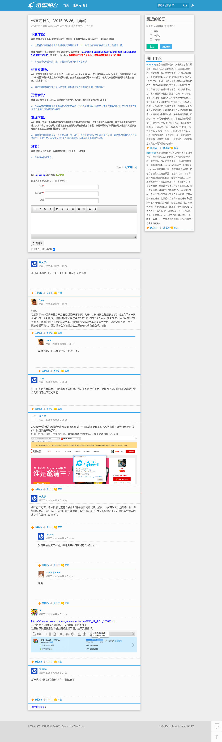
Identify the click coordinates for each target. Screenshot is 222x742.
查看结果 (166, 47)
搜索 (185, 5)
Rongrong (40, 174)
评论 (89, 26)
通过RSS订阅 (192, 5)
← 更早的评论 (35, 707)
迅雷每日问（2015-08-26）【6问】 (60, 21)
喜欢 (156, 31)
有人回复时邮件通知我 (41, 249)
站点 (42, 200)
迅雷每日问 (80, 5)
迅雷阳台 (43, 5)
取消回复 (60, 175)
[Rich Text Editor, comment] (84, 223)
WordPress (79, 726)
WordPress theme (169, 726)
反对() (49, 293)
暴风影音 (44, 262)
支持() (38, 293)
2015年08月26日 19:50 (42, 26)
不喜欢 (157, 40)
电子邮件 (39, 193)
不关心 (157, 35)
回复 (60, 293)
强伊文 (81, 26)
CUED (191, 726)
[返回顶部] (216, 736)
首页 (66, 5)
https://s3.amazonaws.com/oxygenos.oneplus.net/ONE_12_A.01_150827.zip (73, 621)
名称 (41, 186)
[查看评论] (216, 726)
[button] (35, 209)
